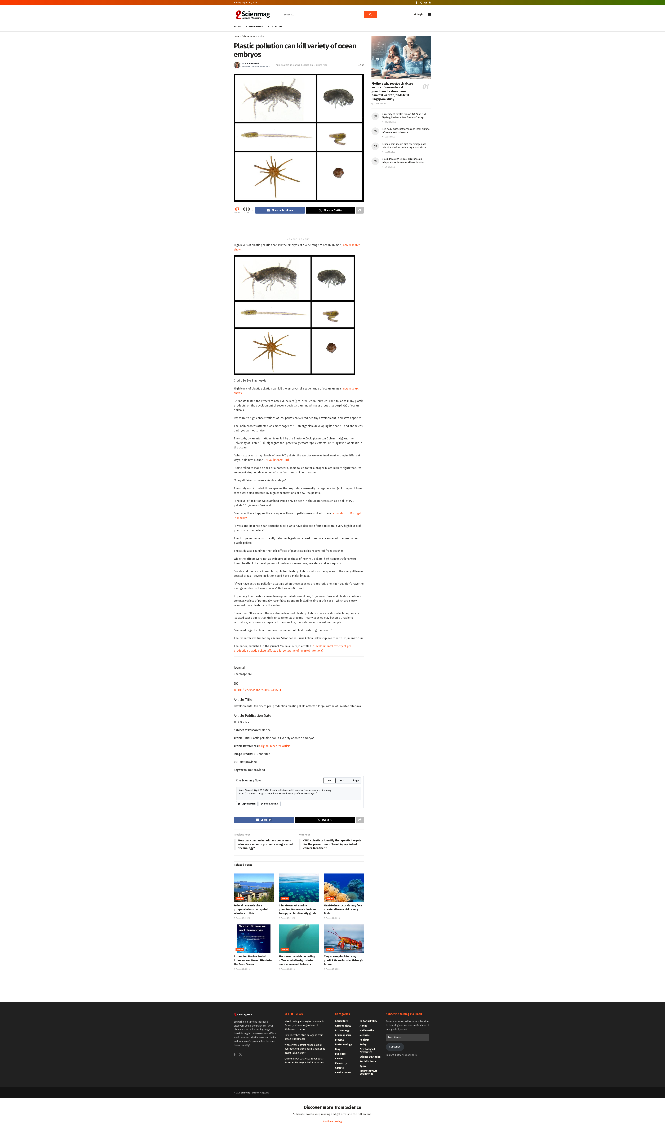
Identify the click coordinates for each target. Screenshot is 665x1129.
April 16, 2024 (282, 65)
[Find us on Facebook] (416, 2)
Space (363, 1066)
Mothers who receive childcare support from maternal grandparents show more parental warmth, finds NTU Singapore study (392, 91)
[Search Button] (370, 14)
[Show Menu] (429, 14)
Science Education (370, 1056)
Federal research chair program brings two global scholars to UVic (251, 909)
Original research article (274, 746)
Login (419, 14)
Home (236, 36)
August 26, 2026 (287, 969)
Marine (261, 36)
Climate (339, 1067)
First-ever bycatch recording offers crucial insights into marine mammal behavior (297, 960)
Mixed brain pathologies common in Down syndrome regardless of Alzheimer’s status (304, 1025)
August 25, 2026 (332, 969)
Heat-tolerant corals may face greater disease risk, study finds (343, 909)
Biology (339, 1039)
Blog (337, 1049)
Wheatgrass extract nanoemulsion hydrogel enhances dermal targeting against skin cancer (305, 1049)
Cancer (339, 1058)
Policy (363, 1044)
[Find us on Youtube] (425, 2)
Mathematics (367, 1030)
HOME (237, 26)
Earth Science (343, 1072)
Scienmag (245, 1093)
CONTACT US (275, 26)
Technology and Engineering (369, 1072)
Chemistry (341, 1063)
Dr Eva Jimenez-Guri (276, 460)
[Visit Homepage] (252, 14)
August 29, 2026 (242, 918)
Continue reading (332, 1121)
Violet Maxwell (252, 64)
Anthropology (343, 1025)
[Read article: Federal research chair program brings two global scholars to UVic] (254, 887)
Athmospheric (343, 1035)
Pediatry (364, 1039)
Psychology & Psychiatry (367, 1051)
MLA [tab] (342, 780)
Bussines (340, 1053)
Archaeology (342, 1030)
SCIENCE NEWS (254, 26)
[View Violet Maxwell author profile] (237, 65)
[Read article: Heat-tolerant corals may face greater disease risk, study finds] (344, 887)
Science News (248, 36)
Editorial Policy (368, 1021)
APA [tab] (329, 780)
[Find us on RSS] (430, 2)
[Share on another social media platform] (360, 210)
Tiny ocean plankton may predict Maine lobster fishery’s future (343, 960)
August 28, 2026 (332, 918)
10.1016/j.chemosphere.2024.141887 (256, 690)
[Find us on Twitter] (421, 2)
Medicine (365, 1035)
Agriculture (341, 1021)
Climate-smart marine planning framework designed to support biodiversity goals (298, 909)
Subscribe (395, 1046)
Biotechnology (343, 1044)
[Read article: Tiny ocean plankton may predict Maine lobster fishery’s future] (344, 938)
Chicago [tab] (355, 780)
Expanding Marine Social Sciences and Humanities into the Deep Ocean (253, 960)
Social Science (368, 1061)
